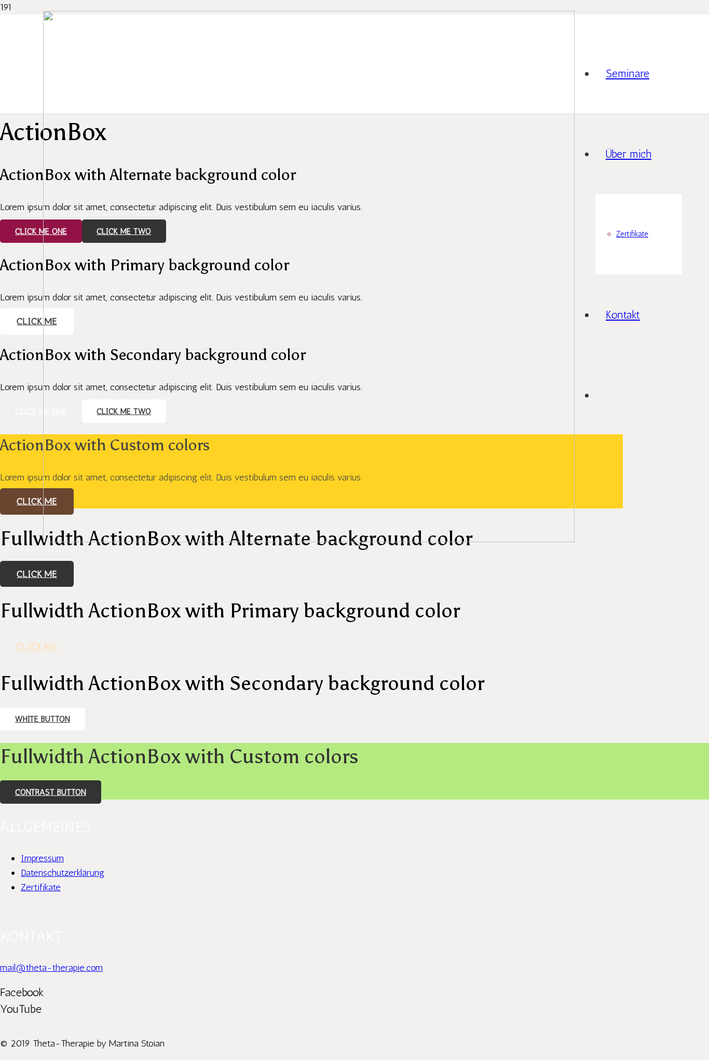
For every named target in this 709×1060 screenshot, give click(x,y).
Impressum (42, 858)
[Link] (309, 539)
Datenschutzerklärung (62, 872)
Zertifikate (41, 887)
